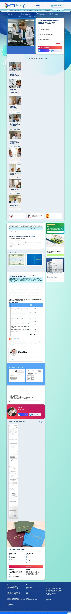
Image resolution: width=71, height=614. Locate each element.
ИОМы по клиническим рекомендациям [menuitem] (13, 598)
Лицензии (24, 1)
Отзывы (28, 1)
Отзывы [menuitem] (27, 594)
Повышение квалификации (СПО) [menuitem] (12, 589)
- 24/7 (49, 595)
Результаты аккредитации (46, 1)
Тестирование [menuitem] (28, 589)
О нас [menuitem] (27, 592)
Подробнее (12, 359)
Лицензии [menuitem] (27, 593)
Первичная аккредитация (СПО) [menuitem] (12, 594)
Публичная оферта (60, 608)
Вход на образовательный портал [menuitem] (31, 599)
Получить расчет (55, 254)
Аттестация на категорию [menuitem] (11, 597)
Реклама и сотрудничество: (30, 608)
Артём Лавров (22, 352)
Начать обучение (46, 10)
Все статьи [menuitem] (28, 597)
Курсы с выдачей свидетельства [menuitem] (12, 600)
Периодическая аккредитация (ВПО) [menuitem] (12, 588)
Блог (40, 1)
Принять (69, 613)
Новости (36, 1)
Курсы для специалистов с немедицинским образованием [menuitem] (16, 599)
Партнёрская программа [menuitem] (30, 586)
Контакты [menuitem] (27, 598)
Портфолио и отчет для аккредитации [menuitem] (13, 586)
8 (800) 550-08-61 (11, 344)
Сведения (32, 1)
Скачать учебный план (15, 338)
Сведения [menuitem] (27, 600)
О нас (20, 1)
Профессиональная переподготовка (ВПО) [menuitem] (13, 593)
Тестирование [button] (38, 10)
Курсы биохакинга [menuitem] (10, 604)
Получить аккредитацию (28, 10)
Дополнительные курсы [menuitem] (11, 605)
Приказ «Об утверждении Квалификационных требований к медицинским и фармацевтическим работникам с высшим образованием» (55, 280)
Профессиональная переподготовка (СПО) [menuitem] (13, 592)
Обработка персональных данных (50, 608)
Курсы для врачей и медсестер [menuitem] (31, 588)
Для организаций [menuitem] (29, 587)
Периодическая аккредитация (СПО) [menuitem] (12, 587)
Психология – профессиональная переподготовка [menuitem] (15, 603)
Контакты (53, 1)
